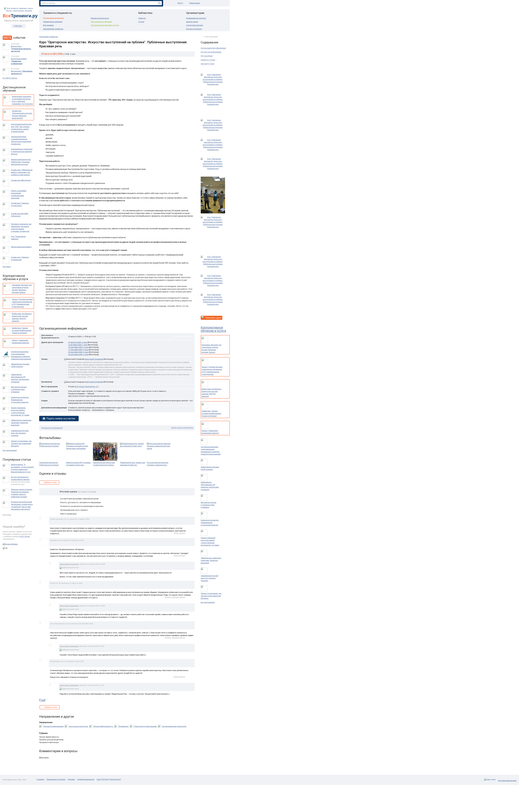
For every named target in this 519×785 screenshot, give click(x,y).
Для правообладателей (507, 781)
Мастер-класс (21, 72)
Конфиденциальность (85, 779)
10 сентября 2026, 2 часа (78, 347)
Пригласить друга (213, 318)
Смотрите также (207, 64)
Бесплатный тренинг (19, 61)
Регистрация (194, 3)
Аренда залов (192, 22)
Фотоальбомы (207, 56)
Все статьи (7, 515)
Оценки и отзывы (208, 60)
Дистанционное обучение (101, 22)
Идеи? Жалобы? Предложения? (109, 779)
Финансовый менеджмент (21, 247)
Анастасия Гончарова (94, 382)
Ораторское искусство (78, 726)
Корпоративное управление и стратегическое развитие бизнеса (21, 151)
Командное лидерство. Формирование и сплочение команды (210, 522)
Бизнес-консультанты (100, 18)
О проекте (40, 779)
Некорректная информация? (52, 428)
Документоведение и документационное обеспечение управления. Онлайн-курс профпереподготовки (21, 141)
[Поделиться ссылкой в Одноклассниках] (47, 320)
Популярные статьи (17, 459)
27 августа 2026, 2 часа (77, 342)
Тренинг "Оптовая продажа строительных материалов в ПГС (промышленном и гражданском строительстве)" (212, 372)
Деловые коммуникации (53, 726)
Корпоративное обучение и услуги (105, 25)
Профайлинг (123, 726)
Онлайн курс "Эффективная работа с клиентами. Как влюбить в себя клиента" (21, 172)
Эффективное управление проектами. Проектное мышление (211, 560)
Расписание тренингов (53, 18)
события (14, 37)
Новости (142, 18)
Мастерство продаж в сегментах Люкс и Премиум (208, 505)
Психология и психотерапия (145, 726)
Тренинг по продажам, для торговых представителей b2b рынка (211, 596)
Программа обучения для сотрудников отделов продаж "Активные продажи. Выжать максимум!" (211, 350)
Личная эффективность (103, 726)
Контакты (71, 779)
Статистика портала (194, 25)
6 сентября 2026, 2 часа (77, 345)
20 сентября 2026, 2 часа (78, 352)
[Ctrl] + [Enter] (25, 537)
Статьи (141, 22)
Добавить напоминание (182, 337)
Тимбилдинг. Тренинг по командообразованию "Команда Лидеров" (211, 413)
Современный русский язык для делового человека (209, 578)
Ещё (42, 700)
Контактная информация (211, 52)
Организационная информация (213, 48)
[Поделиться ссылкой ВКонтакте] (41, 320)
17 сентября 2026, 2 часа (78, 350)
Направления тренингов (53, 29)
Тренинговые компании (52, 22)
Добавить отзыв (50, 482)
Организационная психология (174, 726)
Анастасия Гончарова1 (69, 564)
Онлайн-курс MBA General (21, 180)
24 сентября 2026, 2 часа (78, 354)
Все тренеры (48, 25)
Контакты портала (194, 29)
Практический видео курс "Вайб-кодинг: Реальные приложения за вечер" (21, 162)
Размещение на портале (196, 18)
